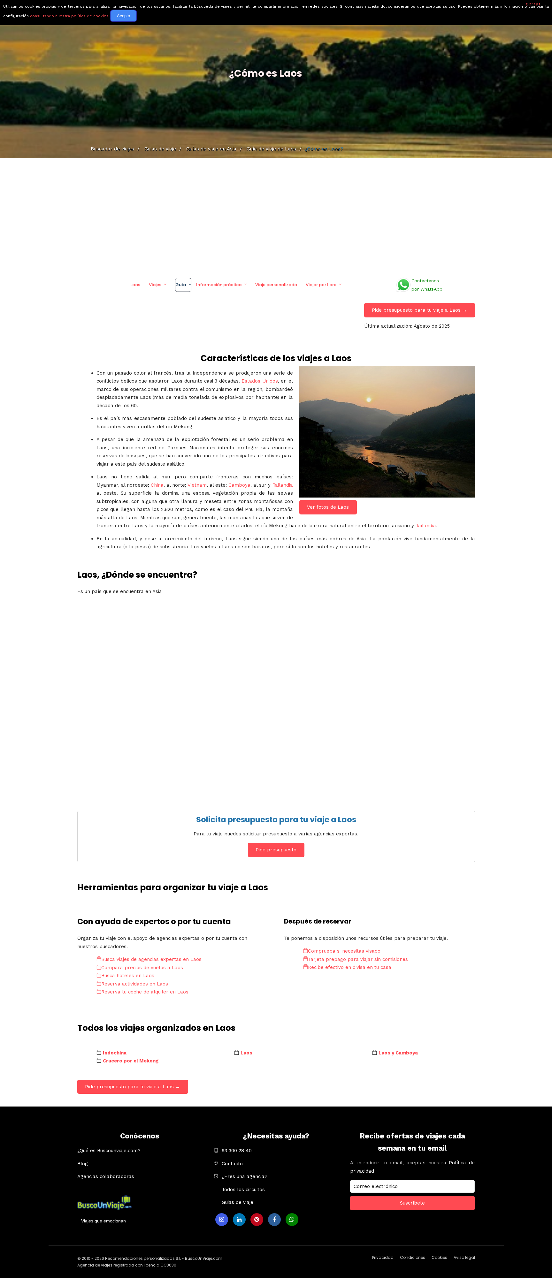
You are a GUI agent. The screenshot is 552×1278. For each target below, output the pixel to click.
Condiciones (412, 1257)
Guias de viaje (237, 1202)
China (157, 485)
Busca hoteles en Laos (127, 975)
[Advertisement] (276, 215)
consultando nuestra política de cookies (69, 16)
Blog (82, 1164)
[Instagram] (221, 1219)
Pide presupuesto (276, 850)
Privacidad (383, 1257)
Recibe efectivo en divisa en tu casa (349, 967)
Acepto (123, 15)
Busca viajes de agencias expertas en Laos (151, 959)
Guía (180, 285)
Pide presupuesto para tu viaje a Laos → (419, 310)
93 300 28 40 (237, 1150)
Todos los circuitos (243, 1189)
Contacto (232, 1164)
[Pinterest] (256, 1219)
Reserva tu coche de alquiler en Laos (144, 992)
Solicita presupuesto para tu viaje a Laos (276, 819)
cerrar (533, 4)
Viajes (155, 285)
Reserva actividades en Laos (134, 984)
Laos (135, 285)
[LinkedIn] (239, 1219)
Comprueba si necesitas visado (344, 951)
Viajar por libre (321, 285)
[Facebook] (274, 1219)
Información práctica (218, 285)
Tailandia (282, 485)
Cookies (439, 1257)
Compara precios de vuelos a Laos (142, 967)
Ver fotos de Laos (328, 507)
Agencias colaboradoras (105, 1176)
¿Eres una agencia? (244, 1176)
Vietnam (197, 485)
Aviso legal (464, 1257)
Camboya (239, 485)
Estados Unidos (259, 381)
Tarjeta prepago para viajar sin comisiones (358, 959)
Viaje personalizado (276, 285)
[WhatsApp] (292, 1219)
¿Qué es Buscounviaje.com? (109, 1150)
